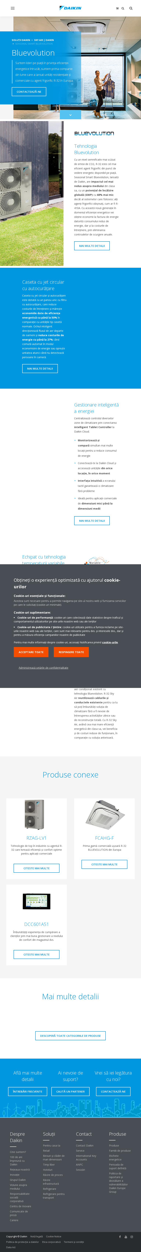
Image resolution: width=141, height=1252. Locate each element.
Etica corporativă (51, 1242)
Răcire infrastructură (51, 1181)
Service (80, 1150)
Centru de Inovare (20, 1206)
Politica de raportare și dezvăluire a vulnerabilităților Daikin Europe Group (118, 1182)
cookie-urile (110, 642)
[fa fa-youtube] (126, 1237)
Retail (46, 1150)
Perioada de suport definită (117, 1166)
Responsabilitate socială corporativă (20, 1197)
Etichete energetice (115, 1157)
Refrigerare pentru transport (54, 1195)
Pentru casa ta (51, 1145)
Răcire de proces (53, 1175)
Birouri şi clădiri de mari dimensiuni (54, 1157)
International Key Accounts (86, 1157)
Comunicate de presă (19, 1213)
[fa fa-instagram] (132, 1237)
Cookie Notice (53, 1236)
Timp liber (49, 1164)
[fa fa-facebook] (120, 1237)
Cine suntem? (18, 1152)
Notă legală (36, 1236)
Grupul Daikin (18, 1180)
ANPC (79, 1164)
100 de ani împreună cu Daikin (17, 1160)
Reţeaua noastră (20, 1169)
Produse (114, 1145)
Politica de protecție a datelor (22, 1242)
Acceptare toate (31, 652)
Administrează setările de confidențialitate (43, 667)
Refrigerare (49, 1189)
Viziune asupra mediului (18, 1186)
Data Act (10, 1247)
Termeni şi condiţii (74, 1242)
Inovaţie (14, 1174)
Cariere (14, 1220)
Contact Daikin (84, 1145)
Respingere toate (71, 652)
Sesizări (80, 1169)
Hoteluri (47, 1169)
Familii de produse (120, 1150)
